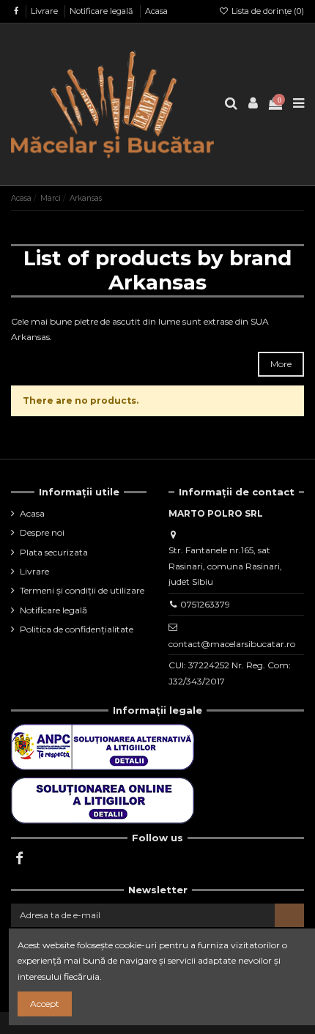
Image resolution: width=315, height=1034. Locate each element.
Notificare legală (103, 11)
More (281, 363)
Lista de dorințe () (266, 11)
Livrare (45, 11)
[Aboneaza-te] (289, 915)
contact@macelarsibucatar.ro (231, 643)
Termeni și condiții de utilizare (82, 590)
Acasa (156, 11)
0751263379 (205, 604)
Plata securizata (54, 552)
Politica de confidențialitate (76, 629)
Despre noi (42, 532)
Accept (44, 1003)
